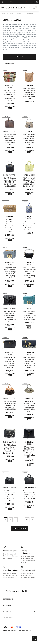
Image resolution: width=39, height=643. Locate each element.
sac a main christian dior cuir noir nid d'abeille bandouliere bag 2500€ (29, 452)
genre (19, 13)
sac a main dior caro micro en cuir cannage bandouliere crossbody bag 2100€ (10, 273)
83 (27, 519)
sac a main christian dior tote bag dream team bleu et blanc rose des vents (29, 226)
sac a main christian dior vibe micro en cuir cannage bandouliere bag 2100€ (29, 273)
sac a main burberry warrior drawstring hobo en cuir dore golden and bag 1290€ (29, 406)
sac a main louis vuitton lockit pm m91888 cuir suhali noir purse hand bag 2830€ (10, 182)
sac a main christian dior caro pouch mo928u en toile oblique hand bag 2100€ (29, 362)
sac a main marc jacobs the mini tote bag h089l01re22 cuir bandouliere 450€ (29, 182)
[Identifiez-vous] (30, 7)
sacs (11, 13)
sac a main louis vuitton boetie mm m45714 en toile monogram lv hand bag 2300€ (10, 405)
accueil (3, 13)
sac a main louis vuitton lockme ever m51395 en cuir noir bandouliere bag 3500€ (10, 496)
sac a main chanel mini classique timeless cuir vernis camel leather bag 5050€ (10, 226)
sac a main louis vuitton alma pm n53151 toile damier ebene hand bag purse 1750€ (10, 139)
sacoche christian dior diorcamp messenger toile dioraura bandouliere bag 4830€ (10, 95)
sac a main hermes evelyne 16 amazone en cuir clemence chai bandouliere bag (29, 93)
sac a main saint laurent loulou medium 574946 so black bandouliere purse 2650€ (9, 316)
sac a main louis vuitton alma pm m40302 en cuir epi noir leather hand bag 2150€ (29, 495)
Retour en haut (19, 529)
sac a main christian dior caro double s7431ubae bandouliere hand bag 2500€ (10, 362)
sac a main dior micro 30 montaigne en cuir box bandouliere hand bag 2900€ (29, 315)
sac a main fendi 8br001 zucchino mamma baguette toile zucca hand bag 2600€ (29, 139)
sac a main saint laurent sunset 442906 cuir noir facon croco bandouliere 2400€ (9, 449)
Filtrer (19, 56)
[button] (25, 7)
